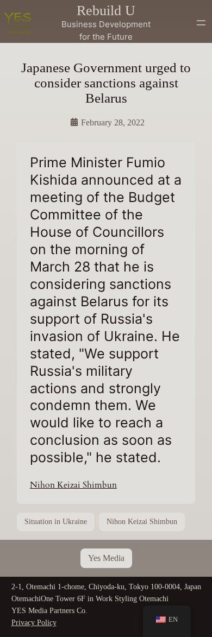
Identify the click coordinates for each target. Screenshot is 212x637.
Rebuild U (106, 10)
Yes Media (106, 558)
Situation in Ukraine (55, 521)
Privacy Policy (34, 622)
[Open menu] (201, 22)
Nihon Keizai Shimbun (73, 485)
